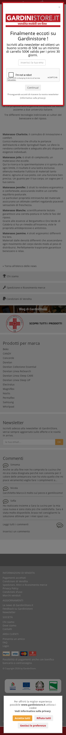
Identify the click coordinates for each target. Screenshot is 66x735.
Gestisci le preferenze (33, 725)
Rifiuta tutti (44, 718)
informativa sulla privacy (33, 97)
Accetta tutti (22, 718)
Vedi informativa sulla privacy (33, 711)
